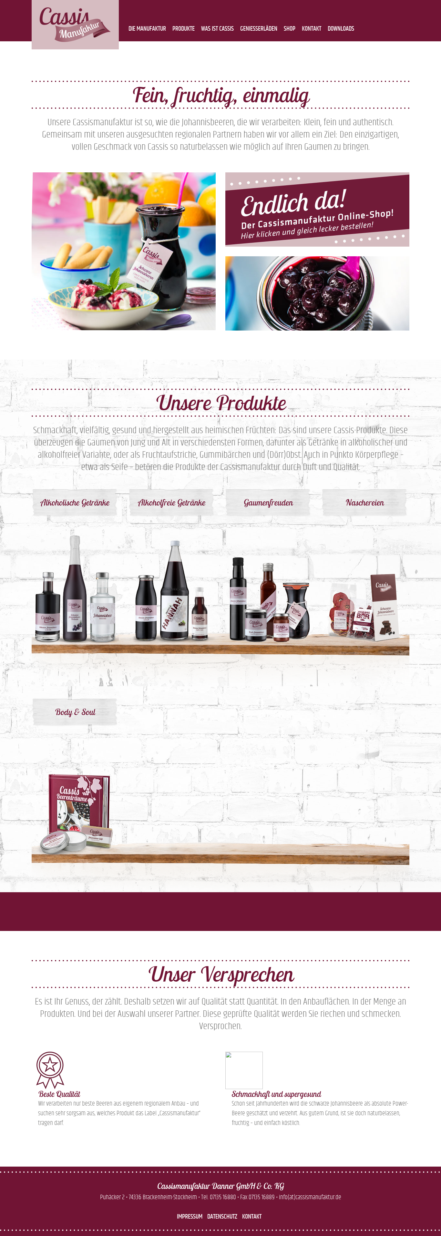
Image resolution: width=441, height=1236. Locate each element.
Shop (289, 29)
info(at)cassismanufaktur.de (310, 1197)
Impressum (189, 1216)
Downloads (341, 29)
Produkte (183, 29)
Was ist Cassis (217, 29)
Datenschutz (222, 1216)
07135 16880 (223, 1197)
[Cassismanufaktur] (75, 24)
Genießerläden (258, 29)
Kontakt (311, 29)
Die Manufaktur (147, 29)
